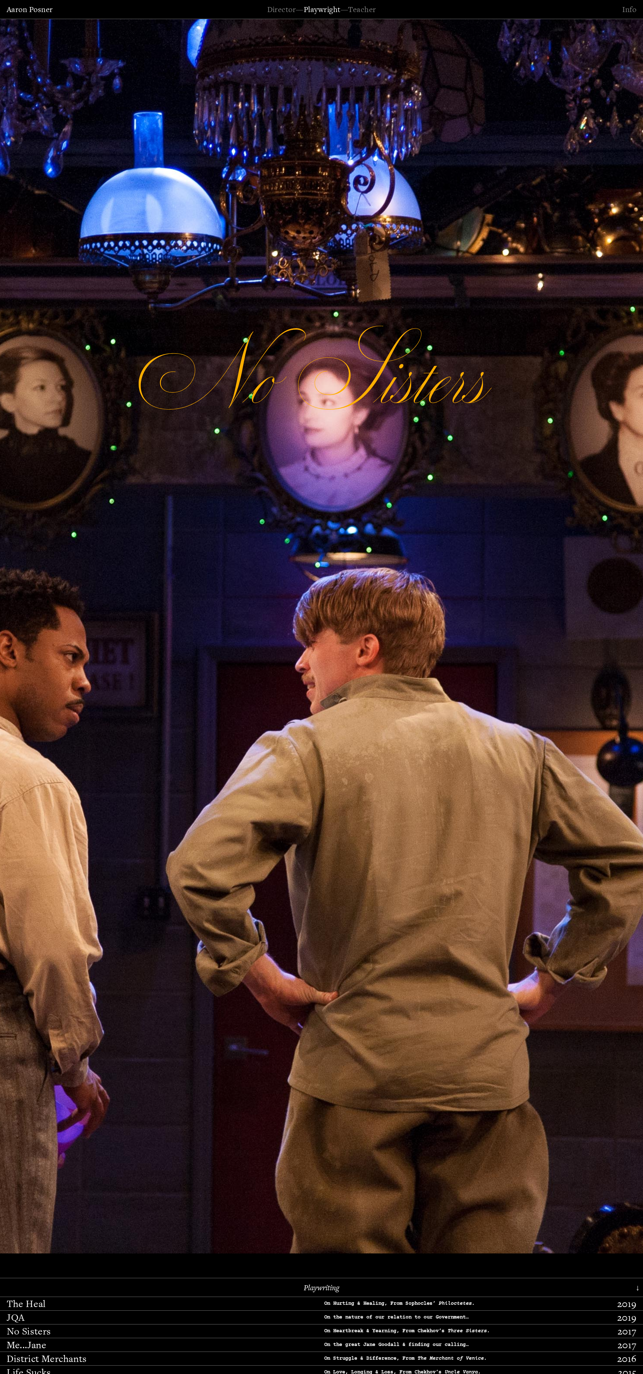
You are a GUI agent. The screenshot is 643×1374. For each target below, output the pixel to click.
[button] (25, 635)
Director (281, 9)
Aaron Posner (30, 9)
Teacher (362, 9)
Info (629, 9)
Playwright (322, 9)
